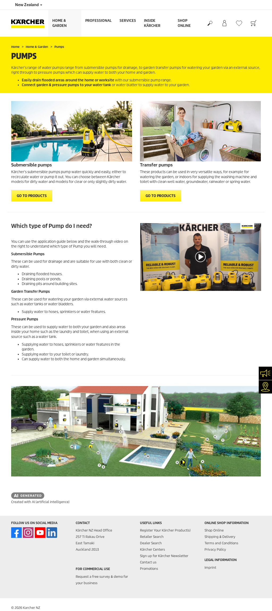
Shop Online (184, 23)
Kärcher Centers (152, 549)
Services (128, 20)
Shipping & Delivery (220, 537)
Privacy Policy (215, 549)
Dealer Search (151, 543)
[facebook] (16, 532)
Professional (98, 20)
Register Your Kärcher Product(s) (165, 530)
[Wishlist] (239, 23)
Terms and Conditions (221, 543)
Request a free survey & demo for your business (102, 580)
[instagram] (28, 532)
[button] (200, 257)
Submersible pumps (31, 165)
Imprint (210, 568)
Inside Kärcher (152, 23)
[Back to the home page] (29, 23)
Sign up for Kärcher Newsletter (164, 556)
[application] (200, 257)
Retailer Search (152, 537)
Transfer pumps (156, 165)
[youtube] (40, 532)
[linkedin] (51, 532)
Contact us (148, 562)
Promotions (149, 569)
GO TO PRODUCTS (32, 196)
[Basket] (253, 23)
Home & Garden (59, 23)
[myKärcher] (224, 23)
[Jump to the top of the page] (258, 600)
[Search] (209, 23)
